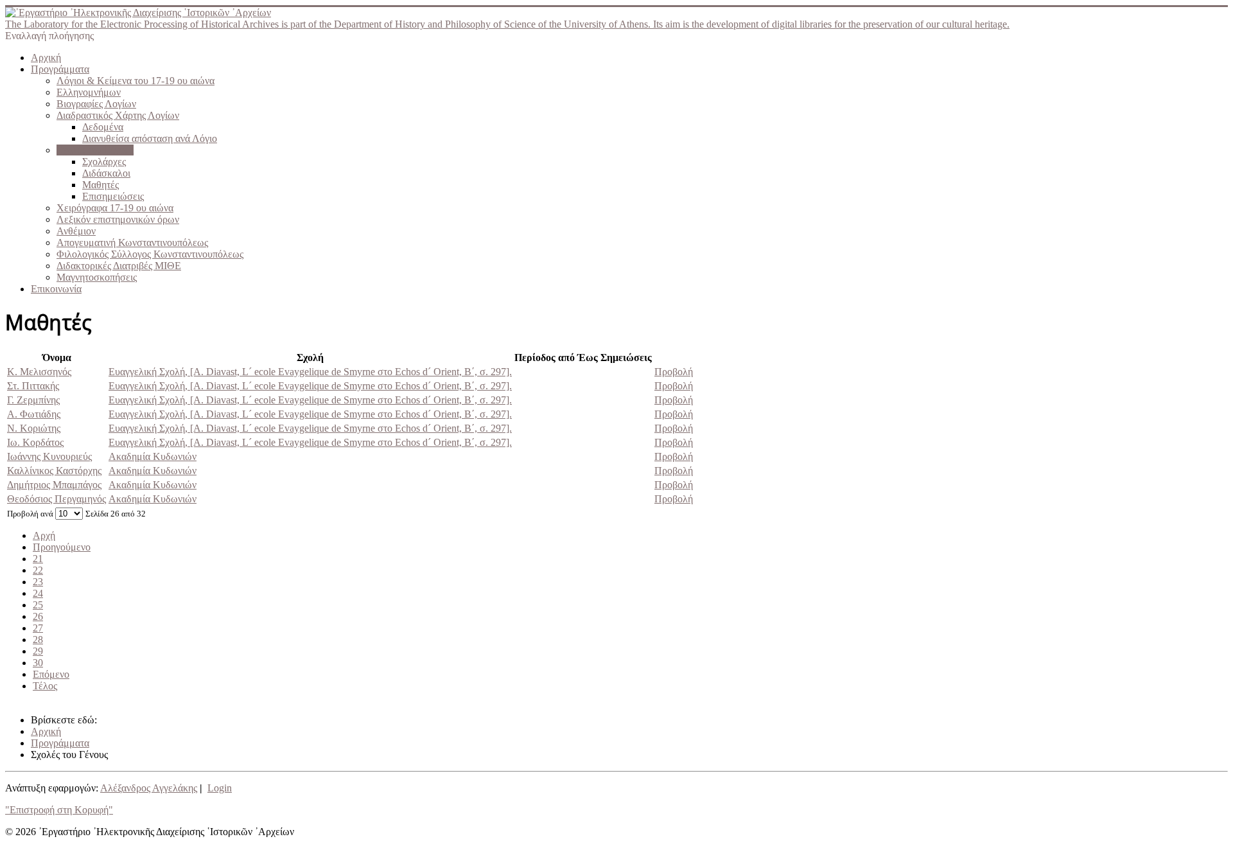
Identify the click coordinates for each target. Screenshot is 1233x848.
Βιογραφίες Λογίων (96, 103)
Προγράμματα (60, 69)
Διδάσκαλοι (106, 173)
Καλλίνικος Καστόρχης (54, 470)
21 (38, 558)
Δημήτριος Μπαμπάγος (54, 484)
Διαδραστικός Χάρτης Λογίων (118, 115)
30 (38, 662)
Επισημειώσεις (113, 196)
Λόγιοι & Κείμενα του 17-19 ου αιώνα (135, 80)
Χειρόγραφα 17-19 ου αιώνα (115, 207)
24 (38, 593)
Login (219, 787)
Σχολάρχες (104, 161)
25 (38, 604)
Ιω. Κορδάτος (35, 442)
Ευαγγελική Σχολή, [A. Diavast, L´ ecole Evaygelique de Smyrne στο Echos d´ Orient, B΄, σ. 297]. (310, 371)
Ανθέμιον (76, 230)
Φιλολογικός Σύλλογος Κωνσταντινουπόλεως (150, 254)
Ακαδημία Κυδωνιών (153, 456)
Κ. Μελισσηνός (39, 371)
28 (38, 639)
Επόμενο (51, 674)
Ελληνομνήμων (89, 92)
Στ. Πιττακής (33, 385)
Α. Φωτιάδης (33, 414)
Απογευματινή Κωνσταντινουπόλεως (132, 242)
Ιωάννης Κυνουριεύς (49, 456)
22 (38, 570)
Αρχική (46, 57)
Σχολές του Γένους (95, 150)
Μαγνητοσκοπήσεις (97, 277)
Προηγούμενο (62, 547)
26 (38, 616)
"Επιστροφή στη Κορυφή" (59, 809)
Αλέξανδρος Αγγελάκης (148, 787)
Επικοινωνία (56, 288)
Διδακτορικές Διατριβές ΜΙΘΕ (119, 265)
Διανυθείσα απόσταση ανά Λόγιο (149, 138)
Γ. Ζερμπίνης (33, 399)
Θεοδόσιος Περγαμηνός (56, 498)
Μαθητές (100, 184)
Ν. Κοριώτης (33, 428)
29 (38, 651)
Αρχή (44, 535)
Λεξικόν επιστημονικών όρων (118, 219)
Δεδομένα (102, 126)
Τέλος (45, 685)
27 (38, 628)
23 (38, 581)
